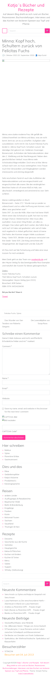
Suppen (8, 567)
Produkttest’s (10, 480)
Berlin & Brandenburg (14, 505)
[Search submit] (47, 30)
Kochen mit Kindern (13, 554)
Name (5, 378)
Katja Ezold (41, 55)
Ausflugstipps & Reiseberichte (18, 498)
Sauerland (9, 523)
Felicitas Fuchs (10, 313)
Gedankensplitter (12, 474)
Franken (8, 511)
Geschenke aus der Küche (16, 542)
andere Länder (11, 495)
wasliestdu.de (37, 259)
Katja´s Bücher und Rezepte (26, 7)
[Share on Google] (9, 304)
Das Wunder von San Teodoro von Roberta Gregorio (12, 323)
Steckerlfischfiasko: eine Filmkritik (19, 623)
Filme (7, 471)
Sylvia (19, 313)
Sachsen (8, 520)
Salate (7, 563)
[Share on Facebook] (4, 304)
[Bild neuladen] (9, 420)
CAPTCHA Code (9, 431)
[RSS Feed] (13, 304)
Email (5, 388)
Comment (7, 346)
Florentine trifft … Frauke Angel (27, 607)
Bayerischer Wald (12, 502)
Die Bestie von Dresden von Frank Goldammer (24, 635)
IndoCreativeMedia (25, 674)
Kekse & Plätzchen (13, 551)
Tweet (5, 296)
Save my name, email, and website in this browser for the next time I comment (26, 410)
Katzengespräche (12, 484)
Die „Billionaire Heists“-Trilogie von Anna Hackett (25, 626)
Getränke (9, 545)
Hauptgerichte (11, 548)
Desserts (8, 538)
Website (6, 398)
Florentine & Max (12, 456)
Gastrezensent (11, 459)
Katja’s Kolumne (11, 477)
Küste (7, 514)
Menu (7, 560)
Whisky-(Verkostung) (14, 570)
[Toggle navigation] (4, 30)
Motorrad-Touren (12, 517)
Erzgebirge (9, 508)
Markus (8, 450)
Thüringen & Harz (12, 527)
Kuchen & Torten (12, 557)
